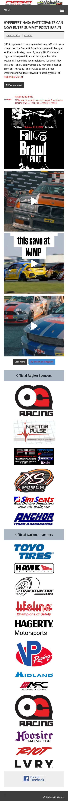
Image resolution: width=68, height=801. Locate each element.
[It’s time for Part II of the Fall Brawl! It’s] (34, 138)
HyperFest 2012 (13, 76)
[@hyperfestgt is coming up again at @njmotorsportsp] (34, 326)
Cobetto (28, 35)
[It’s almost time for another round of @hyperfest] (34, 201)
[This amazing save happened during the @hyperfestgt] (34, 263)
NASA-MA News (14, 85)
